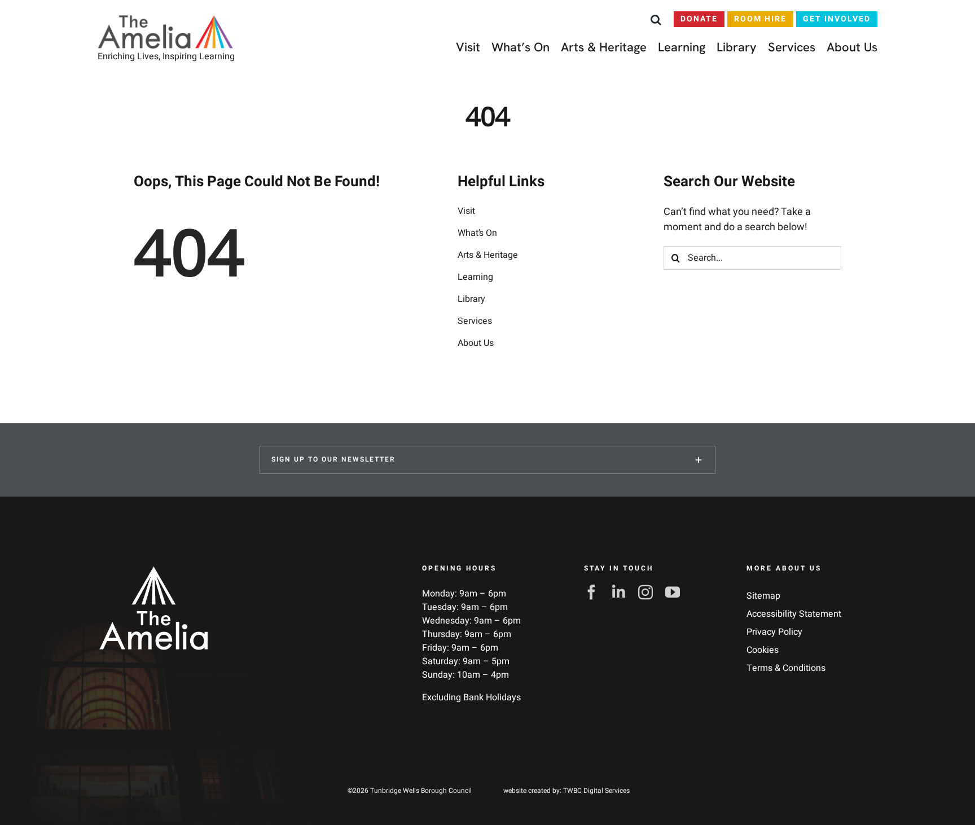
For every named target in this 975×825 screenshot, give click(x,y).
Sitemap (763, 596)
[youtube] (676, 592)
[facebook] (594, 592)
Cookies (762, 650)
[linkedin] (622, 592)
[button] (656, 19)
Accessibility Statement (793, 614)
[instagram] (649, 592)
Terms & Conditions (785, 668)
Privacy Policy (774, 632)
